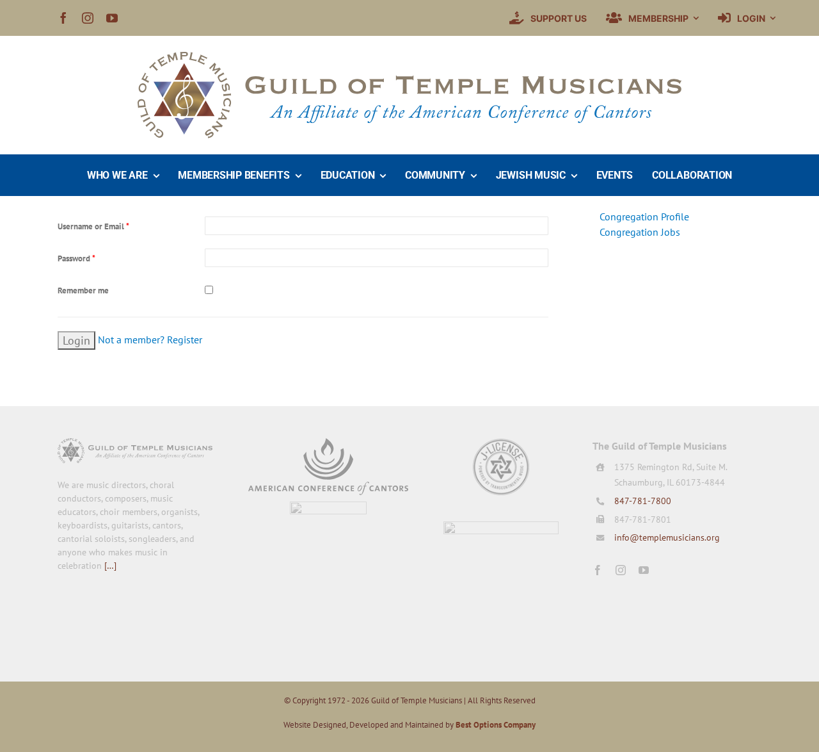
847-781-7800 (642, 501)
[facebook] (63, 18)
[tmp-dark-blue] (328, 506)
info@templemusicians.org (667, 537)
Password (76, 258)
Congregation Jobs (640, 231)
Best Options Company (496, 724)
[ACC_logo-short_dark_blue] (328, 443)
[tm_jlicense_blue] (501, 443)
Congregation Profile (644, 216)
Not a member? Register (150, 339)
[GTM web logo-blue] (135, 443)
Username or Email (93, 226)
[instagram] (87, 18)
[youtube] (112, 18)
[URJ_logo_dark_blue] (501, 526)
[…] (110, 565)
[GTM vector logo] (409, 57)
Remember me (83, 290)
